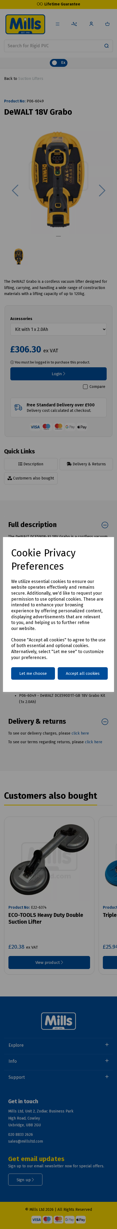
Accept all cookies (83, 673)
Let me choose (33, 673)
